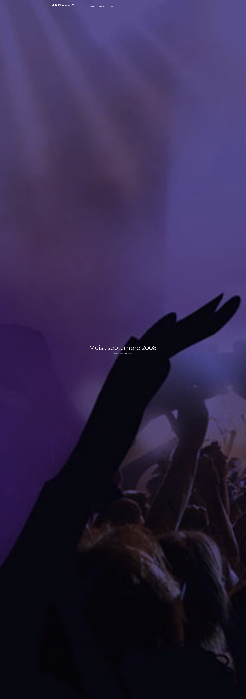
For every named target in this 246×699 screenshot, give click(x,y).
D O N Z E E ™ (62, 5)
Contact (111, 6)
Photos (102, 6)
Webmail (93, 6)
